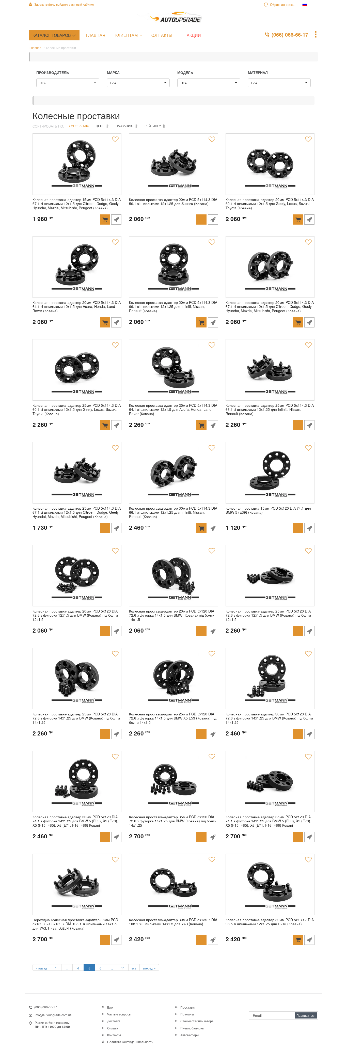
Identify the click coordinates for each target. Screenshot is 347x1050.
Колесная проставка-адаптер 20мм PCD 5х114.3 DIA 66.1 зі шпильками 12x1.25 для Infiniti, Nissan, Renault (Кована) (173, 307)
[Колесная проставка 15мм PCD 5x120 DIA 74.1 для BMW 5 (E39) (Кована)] (270, 472)
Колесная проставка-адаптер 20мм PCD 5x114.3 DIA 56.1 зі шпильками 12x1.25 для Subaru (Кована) (173, 201)
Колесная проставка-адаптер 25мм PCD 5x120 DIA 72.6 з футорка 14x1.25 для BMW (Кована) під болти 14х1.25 (76, 718)
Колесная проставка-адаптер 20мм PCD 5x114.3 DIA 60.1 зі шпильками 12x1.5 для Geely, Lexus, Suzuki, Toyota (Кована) (270, 204)
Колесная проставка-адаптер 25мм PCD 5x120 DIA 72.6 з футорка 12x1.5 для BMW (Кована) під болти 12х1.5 (268, 615)
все (134, 968)
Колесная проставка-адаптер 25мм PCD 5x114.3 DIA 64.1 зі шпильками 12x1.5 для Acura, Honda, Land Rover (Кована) (173, 409)
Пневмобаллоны (192, 1028)
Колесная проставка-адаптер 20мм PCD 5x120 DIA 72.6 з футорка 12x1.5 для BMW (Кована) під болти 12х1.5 (75, 615)
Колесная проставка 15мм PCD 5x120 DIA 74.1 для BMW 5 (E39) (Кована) (268, 510)
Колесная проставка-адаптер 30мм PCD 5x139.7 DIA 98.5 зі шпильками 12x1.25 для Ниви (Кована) (270, 922)
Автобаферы (189, 1035)
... (67, 968)
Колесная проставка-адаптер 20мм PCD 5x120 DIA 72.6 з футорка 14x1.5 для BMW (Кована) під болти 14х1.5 (171, 615)
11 (123, 968)
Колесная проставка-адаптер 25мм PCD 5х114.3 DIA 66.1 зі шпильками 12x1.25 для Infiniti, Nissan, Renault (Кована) (270, 409)
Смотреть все (185, 1042)
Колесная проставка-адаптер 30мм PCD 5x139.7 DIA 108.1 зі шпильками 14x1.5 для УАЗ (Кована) (173, 922)
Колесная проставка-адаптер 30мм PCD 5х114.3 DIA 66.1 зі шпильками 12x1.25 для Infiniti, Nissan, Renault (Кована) (173, 512)
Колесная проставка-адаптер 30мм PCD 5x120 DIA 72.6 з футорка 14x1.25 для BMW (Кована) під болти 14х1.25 (269, 718)
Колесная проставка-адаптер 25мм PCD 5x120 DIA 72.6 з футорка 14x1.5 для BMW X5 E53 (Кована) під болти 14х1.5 (172, 718)
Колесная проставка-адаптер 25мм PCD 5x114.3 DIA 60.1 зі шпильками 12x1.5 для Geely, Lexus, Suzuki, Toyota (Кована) (77, 409)
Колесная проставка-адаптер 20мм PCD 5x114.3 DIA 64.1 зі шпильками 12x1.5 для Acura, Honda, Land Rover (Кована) (77, 307)
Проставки (188, 1007)
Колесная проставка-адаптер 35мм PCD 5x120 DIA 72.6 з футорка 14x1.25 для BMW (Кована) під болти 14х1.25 (172, 821)
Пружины (187, 1014)
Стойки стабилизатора (197, 1021)
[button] (67, 83)
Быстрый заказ (116, 219)
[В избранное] (115, 139)
